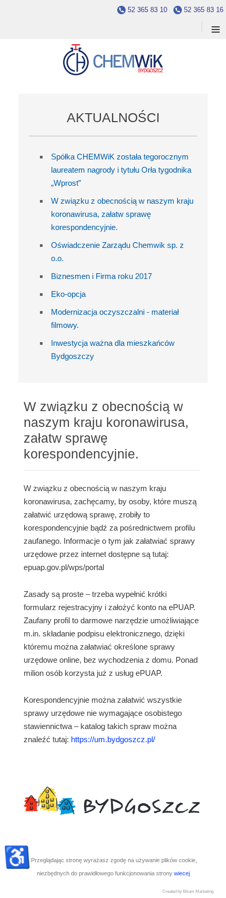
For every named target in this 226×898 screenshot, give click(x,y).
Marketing (204, 891)
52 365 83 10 (147, 10)
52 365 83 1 (202, 10)
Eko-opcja (68, 294)
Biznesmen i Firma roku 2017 (101, 276)
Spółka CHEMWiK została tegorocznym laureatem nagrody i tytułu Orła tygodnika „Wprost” (121, 169)
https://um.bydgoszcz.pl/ (113, 739)
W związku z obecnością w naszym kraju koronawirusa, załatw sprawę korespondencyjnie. (122, 214)
